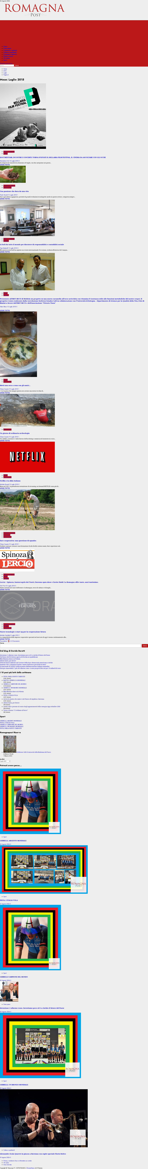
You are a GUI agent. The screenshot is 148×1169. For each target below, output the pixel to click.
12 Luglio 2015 (11, 307)
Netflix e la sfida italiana (10, 481)
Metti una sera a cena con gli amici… (15, 385)
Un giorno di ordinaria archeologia (15, 433)
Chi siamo (6, 58)
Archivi (2, 759)
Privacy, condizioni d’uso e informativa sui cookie (17, 1161)
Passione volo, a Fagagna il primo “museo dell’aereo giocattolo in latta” (23, 664)
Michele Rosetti (4, 484)
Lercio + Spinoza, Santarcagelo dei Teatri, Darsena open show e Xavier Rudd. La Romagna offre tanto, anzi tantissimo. (49, 582)
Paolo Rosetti (4, 195)
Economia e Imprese (10, 54)
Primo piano (7, 48)
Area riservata (7, 1165)
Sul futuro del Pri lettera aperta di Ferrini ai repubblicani (19, 657)
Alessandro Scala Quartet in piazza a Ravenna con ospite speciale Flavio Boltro (33, 1154)
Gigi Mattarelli (4, 248)
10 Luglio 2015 (13, 389)
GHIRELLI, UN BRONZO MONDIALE (15, 688)
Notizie (5, 154)
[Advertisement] (74, 32)
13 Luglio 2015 (12, 195)
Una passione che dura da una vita (14, 191)
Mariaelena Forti (5, 161)
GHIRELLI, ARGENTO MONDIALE (11, 721)
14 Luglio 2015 (14, 161)
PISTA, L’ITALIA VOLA (10, 695)
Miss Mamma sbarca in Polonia (10, 659)
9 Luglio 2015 (14, 635)
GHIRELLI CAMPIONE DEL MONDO (14, 684)
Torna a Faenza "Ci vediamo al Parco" (15, 710)
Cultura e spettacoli (9, 52)
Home (5, 46)
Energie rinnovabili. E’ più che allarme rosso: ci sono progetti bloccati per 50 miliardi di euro (30, 668)
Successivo (16, 641)
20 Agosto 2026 (5, 980)
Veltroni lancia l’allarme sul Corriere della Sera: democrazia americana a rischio (26, 663)
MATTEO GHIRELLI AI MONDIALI (14, 680)
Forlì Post (3, 586)
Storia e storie (8, 56)
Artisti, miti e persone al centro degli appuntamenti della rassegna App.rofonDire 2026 (31, 706)
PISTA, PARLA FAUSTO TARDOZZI (14, 676)
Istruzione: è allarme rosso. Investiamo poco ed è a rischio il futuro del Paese (25, 655)
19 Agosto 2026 (5, 1157)
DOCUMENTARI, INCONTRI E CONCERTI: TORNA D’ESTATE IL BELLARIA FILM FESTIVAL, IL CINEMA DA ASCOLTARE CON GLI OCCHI (53, 157)
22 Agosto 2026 (5, 844)
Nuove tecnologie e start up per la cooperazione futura (23, 632)
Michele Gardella (5, 635)
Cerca (2, 643)
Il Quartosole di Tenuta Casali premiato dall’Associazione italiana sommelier (25, 666)
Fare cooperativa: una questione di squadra (18, 541)
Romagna (6, 241)
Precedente (3, 641)
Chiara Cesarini (4, 389)
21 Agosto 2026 (5, 904)
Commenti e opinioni (10, 50)
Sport (5, 60)
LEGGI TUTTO (5, 165)
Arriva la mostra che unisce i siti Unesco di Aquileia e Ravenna (23, 699)
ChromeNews (30, 1168)
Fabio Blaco (3, 307)
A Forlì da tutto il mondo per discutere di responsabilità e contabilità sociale (32, 244)
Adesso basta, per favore (8, 661)
